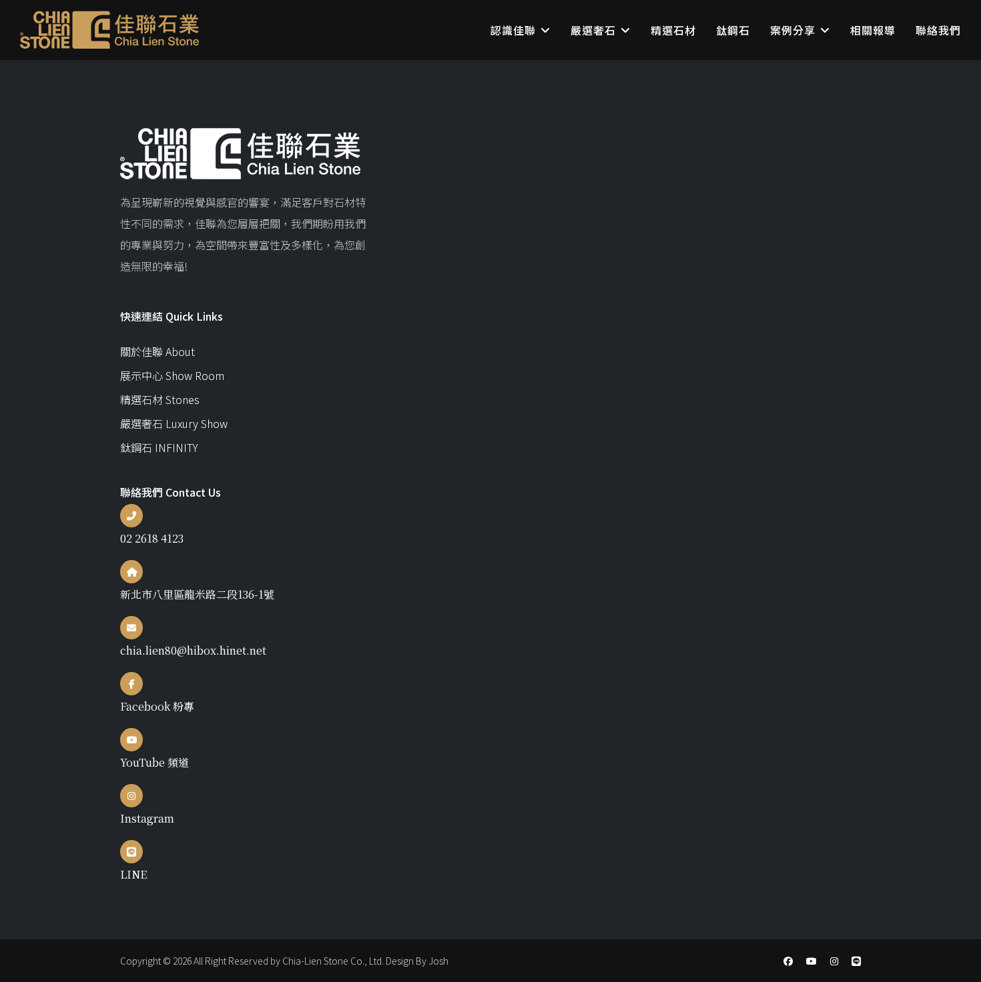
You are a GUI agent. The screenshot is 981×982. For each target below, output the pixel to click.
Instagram (147, 818)
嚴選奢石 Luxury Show (174, 423)
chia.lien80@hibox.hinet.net (193, 650)
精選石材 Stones (160, 399)
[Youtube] (811, 961)
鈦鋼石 (733, 30)
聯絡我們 (938, 30)
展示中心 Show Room (172, 375)
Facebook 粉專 (157, 706)
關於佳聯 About (157, 351)
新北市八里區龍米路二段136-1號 (197, 594)
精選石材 (673, 30)
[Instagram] (834, 961)
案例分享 (792, 30)
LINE (133, 874)
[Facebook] (788, 961)
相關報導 (873, 30)
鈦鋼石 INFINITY (159, 447)
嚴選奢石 (593, 30)
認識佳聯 (513, 30)
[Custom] (856, 961)
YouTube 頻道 (154, 762)
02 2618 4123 (152, 538)
